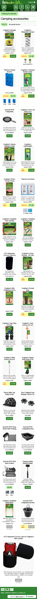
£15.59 (18, 580)
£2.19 (13, 96)
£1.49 (31, 56)
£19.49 (9, 418)
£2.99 (31, 527)
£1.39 (31, 205)
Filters (4, 24)
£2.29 (28, 384)
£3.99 (31, 170)
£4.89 (9, 349)
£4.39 (28, 487)
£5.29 (9, 136)
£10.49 (9, 453)
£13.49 (27, 453)
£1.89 (9, 314)
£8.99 (31, 279)
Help (2, 593)
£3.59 (31, 96)
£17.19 (9, 279)
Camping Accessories (9, 14)
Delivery (8, 593)
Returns (14, 593)
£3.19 (28, 245)
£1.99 (13, 384)
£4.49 (13, 56)
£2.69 (28, 136)
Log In (30, 2)
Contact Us (21, 593)
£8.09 (28, 418)
